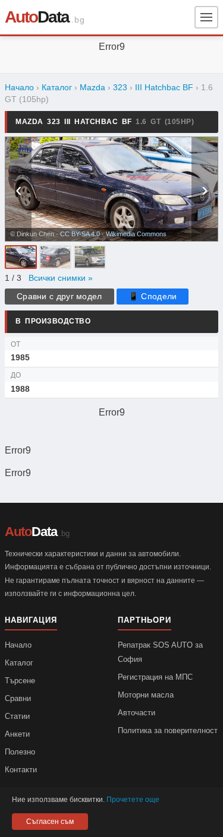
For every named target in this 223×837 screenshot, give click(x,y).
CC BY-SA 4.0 (80, 233)
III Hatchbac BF (164, 87)
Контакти (21, 769)
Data (37, 17)
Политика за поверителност (168, 730)
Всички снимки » (61, 278)
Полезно (20, 751)
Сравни (18, 698)
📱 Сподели (152, 296)
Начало (19, 87)
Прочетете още (132, 799)
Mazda (92, 87)
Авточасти (136, 712)
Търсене (20, 680)
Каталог (57, 87)
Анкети (17, 734)
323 (120, 87)
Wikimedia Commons (136, 233)
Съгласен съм (50, 821)
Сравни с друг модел (59, 296)
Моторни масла (146, 694)
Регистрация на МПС (155, 677)
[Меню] (206, 17)
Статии (17, 716)
